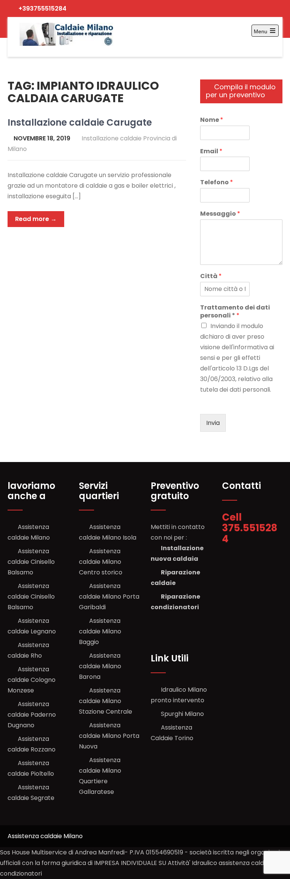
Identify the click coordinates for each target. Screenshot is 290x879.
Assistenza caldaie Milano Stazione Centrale (105, 701)
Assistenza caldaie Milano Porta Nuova (109, 736)
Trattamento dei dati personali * (235, 312)
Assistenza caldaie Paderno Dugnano (32, 715)
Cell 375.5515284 (249, 528)
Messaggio (220, 214)
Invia (213, 422)
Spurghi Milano (182, 713)
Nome (211, 120)
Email (211, 152)
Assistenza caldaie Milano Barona (100, 666)
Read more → (36, 219)
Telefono (216, 183)
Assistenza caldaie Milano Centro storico (100, 562)
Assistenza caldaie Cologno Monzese (32, 680)
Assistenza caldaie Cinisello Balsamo (31, 562)
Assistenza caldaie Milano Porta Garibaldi (109, 596)
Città (211, 276)
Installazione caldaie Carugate (80, 122)
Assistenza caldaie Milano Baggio (100, 631)
